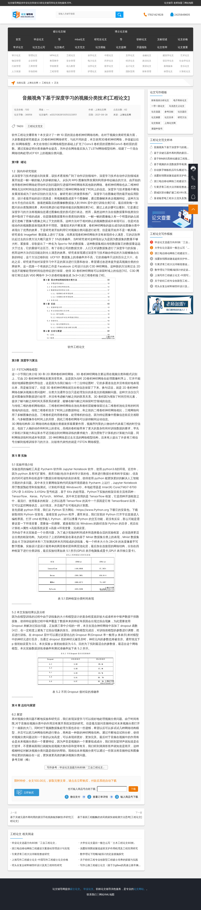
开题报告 (142, 47)
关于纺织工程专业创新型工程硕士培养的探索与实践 (109, 859)
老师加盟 (178, 2)
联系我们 (92, 894)
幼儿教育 (70, 66)
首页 (18, 39)
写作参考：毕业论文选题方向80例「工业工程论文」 (76, 767)
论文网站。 (140, 888)
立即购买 (29, 792)
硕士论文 (75, 888)
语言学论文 (168, 61)
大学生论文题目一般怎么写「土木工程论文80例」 (108, 842)
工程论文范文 (35, 126)
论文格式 (59, 47)
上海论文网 (32, 83)
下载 (133, 788)
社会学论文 (184, 61)
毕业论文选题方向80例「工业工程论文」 (35, 842)
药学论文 (108, 61)
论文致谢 (155, 123)
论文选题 (155, 111)
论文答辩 (162, 47)
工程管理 (54, 71)
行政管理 (16, 66)
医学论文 (108, 66)
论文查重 (183, 47)
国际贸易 (130, 71)
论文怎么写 (39, 47)
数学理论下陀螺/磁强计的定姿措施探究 (102, 854)
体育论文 (168, 71)
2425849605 (182, 14)
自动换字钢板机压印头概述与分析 (173, 169)
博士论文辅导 (121, 32)
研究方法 (182, 117)
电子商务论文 (180, 100)
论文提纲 (121, 47)
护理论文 (92, 71)
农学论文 (92, 55)
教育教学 (54, 61)
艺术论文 (184, 55)
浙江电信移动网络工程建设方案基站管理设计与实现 (41, 848)
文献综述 (162, 39)
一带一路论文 (158, 106)
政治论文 (146, 61)
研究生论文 (100, 39)
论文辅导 (168, 2)
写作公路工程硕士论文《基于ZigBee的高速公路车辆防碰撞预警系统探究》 (122, 865)
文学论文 (130, 55)
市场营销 (32, 71)
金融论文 (146, 55)
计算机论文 (184, 71)
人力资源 (16, 71)
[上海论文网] (23, 14)
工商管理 (32, 66)
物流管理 (16, 61)
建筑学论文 (168, 55)
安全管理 (70, 61)
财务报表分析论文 (160, 100)
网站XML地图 (106, 894)
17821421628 (155, 14)
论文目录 (169, 117)
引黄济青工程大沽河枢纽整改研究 (30, 854)
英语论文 (146, 66)
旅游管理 (108, 71)
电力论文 (92, 61)
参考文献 (169, 111)
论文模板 (100, 47)
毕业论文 (39, 39)
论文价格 (183, 39)
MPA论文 (54, 55)
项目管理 (70, 71)
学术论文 (18, 47)
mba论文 (80, 39)
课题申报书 (156, 128)
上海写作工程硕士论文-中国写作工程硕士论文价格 (40, 859)
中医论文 (108, 55)
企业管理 (32, 61)
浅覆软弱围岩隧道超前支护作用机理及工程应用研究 (109, 848)
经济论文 (130, 61)
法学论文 (92, 66)
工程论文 (70, 55)
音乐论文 (184, 66)
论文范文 (80, 47)
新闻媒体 (168, 66)
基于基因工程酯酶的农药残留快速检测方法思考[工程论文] (109, 817)
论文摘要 (155, 117)
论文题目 (182, 111)
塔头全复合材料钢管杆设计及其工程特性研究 (37, 865)
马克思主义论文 (176, 106)
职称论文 (142, 39)
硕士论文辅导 (59, 32)
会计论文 (130, 66)
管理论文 (32, 55)
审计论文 (16, 55)
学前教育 (54, 66)
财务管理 (146, 71)
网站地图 (188, 2)
